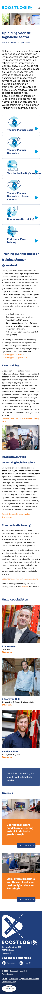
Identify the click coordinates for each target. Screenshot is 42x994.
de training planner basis (12, 354)
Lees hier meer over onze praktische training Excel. (20, 420)
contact (25, 587)
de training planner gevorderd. (14, 357)
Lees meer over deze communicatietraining (20, 579)
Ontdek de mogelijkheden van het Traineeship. (16, 515)
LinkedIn (8, 652)
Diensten (13, 42)
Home (4, 42)
